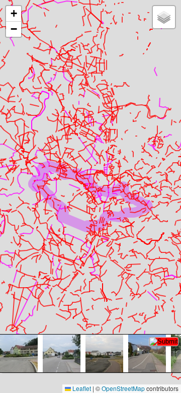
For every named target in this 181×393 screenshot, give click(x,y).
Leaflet (81, 388)
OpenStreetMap (123, 388)
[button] (13, 14)
